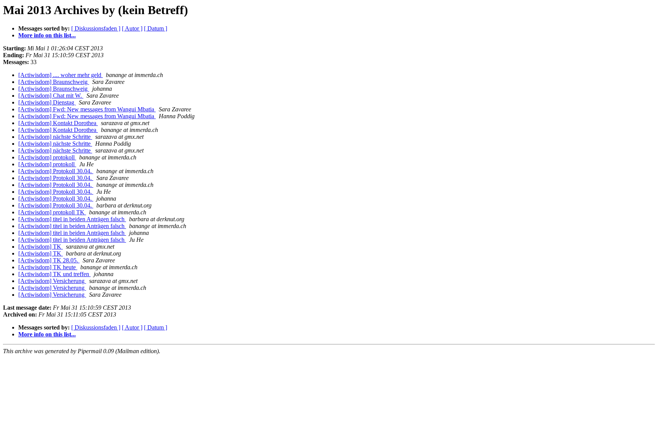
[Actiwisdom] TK (40, 246)
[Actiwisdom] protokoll (47, 157)
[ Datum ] (155, 28)
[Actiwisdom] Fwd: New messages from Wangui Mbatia (87, 109)
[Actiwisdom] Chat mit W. (50, 95)
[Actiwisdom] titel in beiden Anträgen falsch (72, 219)
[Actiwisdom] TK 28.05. (49, 260)
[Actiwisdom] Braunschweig (53, 82)
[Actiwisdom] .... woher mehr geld (60, 75)
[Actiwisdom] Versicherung (52, 281)
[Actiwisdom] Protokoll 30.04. (55, 171)
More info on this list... (47, 35)
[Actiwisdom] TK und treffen (54, 274)
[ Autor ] (132, 28)
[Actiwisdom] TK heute (47, 267)
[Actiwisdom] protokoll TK (52, 212)
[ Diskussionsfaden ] (95, 28)
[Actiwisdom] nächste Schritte (55, 136)
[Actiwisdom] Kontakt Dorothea (58, 123)
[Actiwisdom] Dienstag (47, 102)
